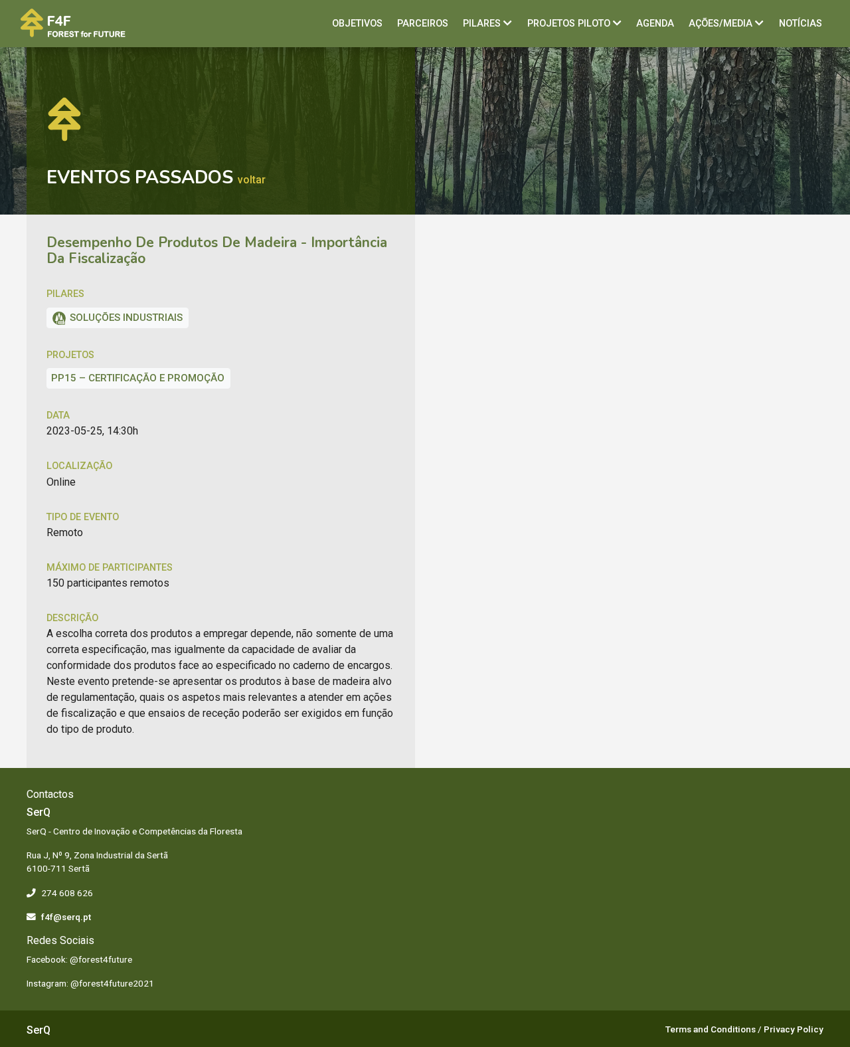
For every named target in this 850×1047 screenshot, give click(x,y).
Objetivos (357, 23)
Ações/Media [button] (722, 23)
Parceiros (422, 23)
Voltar (252, 179)
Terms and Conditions (710, 1029)
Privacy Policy (793, 1029)
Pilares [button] (483, 23)
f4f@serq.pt (66, 916)
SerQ (38, 1030)
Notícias (800, 23)
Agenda (655, 23)
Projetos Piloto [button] (570, 23)
